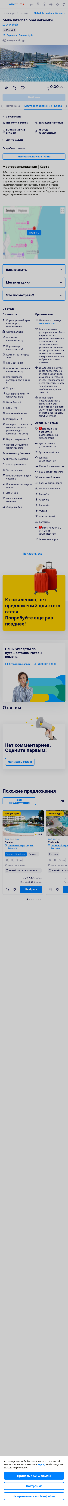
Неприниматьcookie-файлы (34, 1496)
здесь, (41, 1464)
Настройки (34, 1486)
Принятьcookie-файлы (34, 1476)
